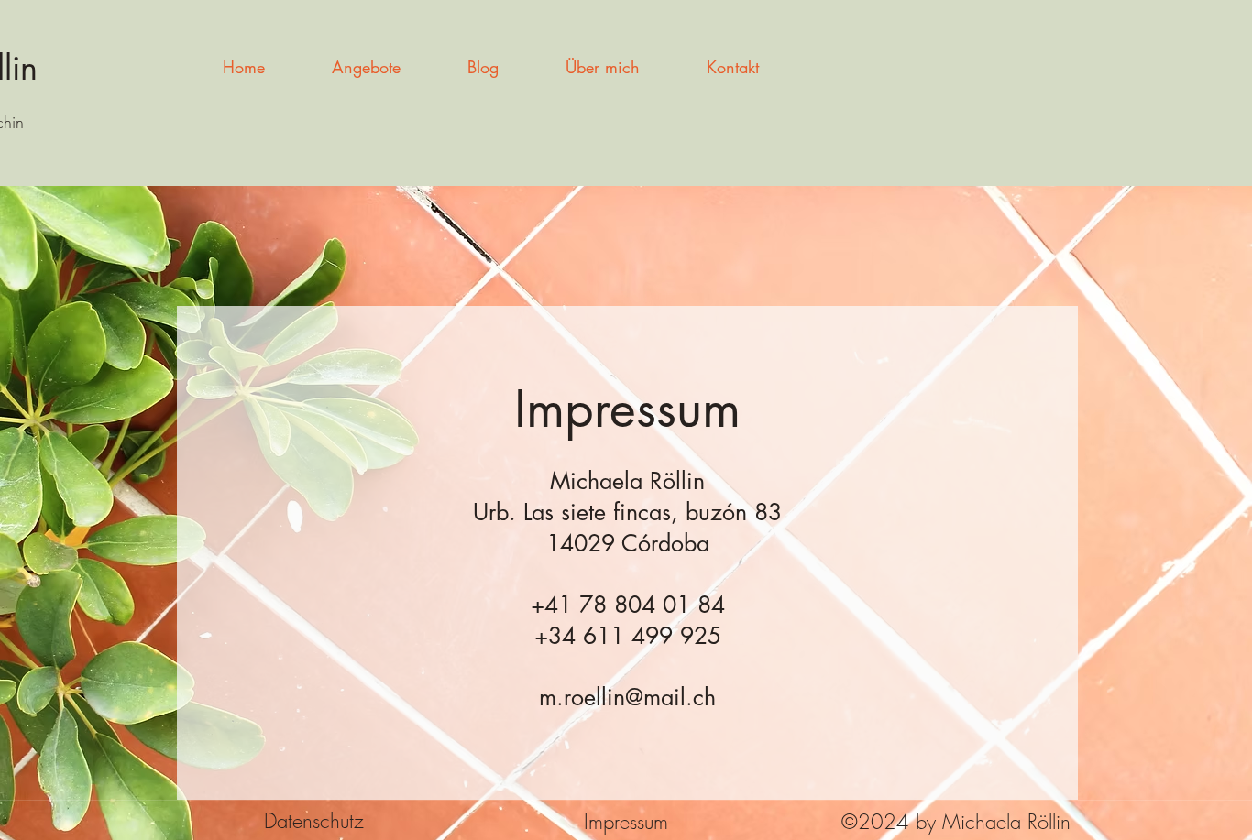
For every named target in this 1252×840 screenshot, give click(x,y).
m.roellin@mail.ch (627, 697)
